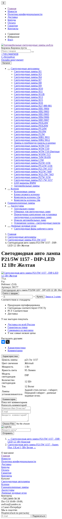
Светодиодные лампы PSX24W (31, 123)
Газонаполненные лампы (21, 203)
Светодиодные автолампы (25, 68)
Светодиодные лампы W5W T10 (31, 148)
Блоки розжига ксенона (27, 194)
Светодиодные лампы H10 (28, 88)
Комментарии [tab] (15, 350)
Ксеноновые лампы (24, 191)
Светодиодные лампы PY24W (30, 128)
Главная (12, 8)
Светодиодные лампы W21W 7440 (33, 171)
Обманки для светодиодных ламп (32, 211)
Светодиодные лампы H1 (28, 71)
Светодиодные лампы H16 (28, 103)
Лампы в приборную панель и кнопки (35, 143)
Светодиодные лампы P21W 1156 (32, 163)
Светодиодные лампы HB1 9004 (31, 108)
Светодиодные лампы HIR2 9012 (32, 140)
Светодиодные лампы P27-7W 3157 (33, 180)
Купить (40, 296)
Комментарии (9, 399)
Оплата (12, 22)
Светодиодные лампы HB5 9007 (31, 120)
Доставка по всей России (21, 324)
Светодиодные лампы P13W (29, 134)
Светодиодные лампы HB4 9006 (31, 117)
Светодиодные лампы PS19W (30, 131)
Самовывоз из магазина (20, 330)
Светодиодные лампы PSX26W (31, 125)
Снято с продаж (10, 293)
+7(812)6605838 (9, 54)
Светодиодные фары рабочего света (33, 228)
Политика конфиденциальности (25, 14)
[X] (8, 342)
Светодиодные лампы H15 (28, 100)
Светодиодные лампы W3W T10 (31, 145)
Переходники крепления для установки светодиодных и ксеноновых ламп (35, 216)
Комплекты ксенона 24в (27, 200)
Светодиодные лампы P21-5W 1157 (33, 168)
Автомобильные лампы (27, 185)
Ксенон (15, 188)
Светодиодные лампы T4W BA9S (32, 157)
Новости (12, 11)
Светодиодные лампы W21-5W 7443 (34, 174)
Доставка (13, 17)
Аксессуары (17, 205)
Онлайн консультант (12, 59)
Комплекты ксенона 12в (27, 197)
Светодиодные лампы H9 (28, 85)
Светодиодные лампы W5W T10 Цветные (37, 151)
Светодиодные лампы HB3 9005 (31, 114)
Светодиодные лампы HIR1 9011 (32, 137)
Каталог (6, 63)
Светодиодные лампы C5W (29, 160)
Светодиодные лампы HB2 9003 (31, 111)
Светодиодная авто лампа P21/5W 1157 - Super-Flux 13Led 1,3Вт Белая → (33, 446)
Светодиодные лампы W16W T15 (32, 154)
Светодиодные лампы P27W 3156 (32, 177)
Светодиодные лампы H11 (28, 91)
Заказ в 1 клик (53, 296)
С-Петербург (8, 57)
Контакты (13, 28)
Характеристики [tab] (17, 347)
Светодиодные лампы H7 (28, 80)
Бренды (12, 20)
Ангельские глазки (24, 208)
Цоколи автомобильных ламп (30, 220)
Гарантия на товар (18, 327)
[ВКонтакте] (3, 342)
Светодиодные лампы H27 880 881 (33, 105)
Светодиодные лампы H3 (28, 74)
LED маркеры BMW (25, 183)
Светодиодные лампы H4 (28, 77)
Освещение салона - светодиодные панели (37, 223)
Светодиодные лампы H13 (28, 97)
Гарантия (13, 25)
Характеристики (10, 356)
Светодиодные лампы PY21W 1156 (33, 165)
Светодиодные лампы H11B (29, 94)
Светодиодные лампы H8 (28, 82)
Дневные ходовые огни (23, 225)
